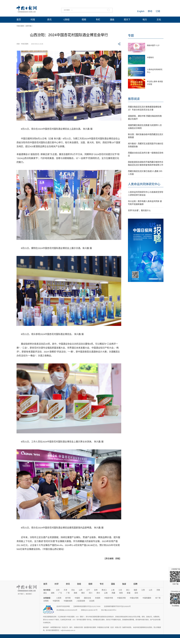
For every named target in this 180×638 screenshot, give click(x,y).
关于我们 (21, 594)
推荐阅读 (134, 98)
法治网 (91, 601)
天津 (65, 590)
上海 (112, 590)
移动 (150, 11)
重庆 (83, 593)
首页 (19, 19)
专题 (131, 35)
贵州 (98, 593)
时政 (33, 19)
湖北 (45, 593)
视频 (84, 19)
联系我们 (29, 594)
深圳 (136, 593)
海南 (75, 593)
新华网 (68, 598)
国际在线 (87, 598)
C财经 (67, 19)
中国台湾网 (134, 598)
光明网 (45, 601)
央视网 (97, 598)
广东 (60, 593)
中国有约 (150, 57)
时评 (57, 584)
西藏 (113, 593)
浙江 (128, 590)
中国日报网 (20, 26)
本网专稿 (28, 26)
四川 (90, 593)
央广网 (157, 598)
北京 (58, 590)
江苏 (120, 590)
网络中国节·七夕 (153, 45)
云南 (106, 593)
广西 (68, 593)
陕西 (121, 593)
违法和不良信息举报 (63, 606)
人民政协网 (80, 601)
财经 (79, 584)
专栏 (98, 19)
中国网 (77, 598)
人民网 (58, 598)
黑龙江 (104, 590)
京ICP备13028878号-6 (108, 610)
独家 (124, 584)
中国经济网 (121, 598)
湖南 (52, 593)
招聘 (135, 584)
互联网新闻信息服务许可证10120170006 (86, 606)
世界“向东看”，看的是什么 (139, 210)
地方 (145, 19)
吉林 (95, 590)
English (140, 11)
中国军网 (56, 601)
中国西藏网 (147, 598)
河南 (158, 590)
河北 (73, 590)
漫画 (112, 19)
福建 (135, 590)
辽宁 (88, 590)
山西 (80, 590)
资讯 (49, 19)
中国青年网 (108, 598)
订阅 (158, 11)
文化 (159, 19)
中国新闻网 (68, 601)
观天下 (127, 19)
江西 (143, 590)
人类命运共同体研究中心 (144, 184)
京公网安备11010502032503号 (66, 610)
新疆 (128, 593)
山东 (150, 590)
